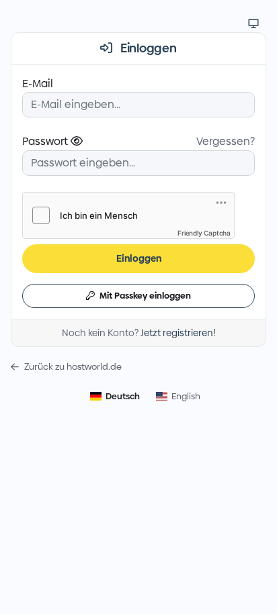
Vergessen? (225, 141)
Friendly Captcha (204, 233)
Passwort (46, 141)
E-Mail (37, 83)
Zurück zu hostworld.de (73, 366)
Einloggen (138, 258)
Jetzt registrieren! (178, 333)
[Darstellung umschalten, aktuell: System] (253, 23)
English (185, 396)
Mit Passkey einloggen (144, 295)
